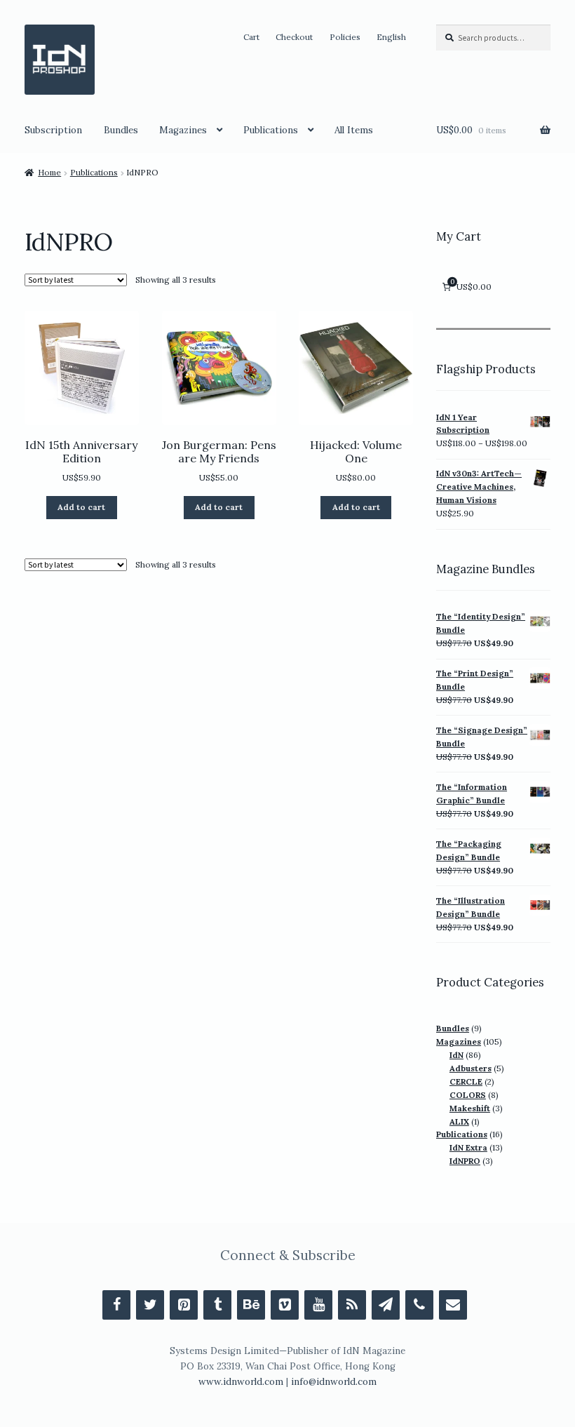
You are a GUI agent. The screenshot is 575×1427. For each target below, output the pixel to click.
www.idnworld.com (240, 1382)
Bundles (121, 130)
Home (49, 172)
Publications (270, 130)
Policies (345, 37)
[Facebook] (116, 1305)
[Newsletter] (386, 1305)
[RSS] (352, 1305)
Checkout (294, 37)
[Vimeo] (285, 1305)
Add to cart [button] (81, 507)
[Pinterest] (184, 1305)
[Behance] (251, 1305)
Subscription (53, 130)
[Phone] (419, 1305)
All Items (353, 130)
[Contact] (453, 1305)
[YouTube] (318, 1305)
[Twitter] (150, 1305)
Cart (251, 37)
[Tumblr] (217, 1305)
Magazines (183, 130)
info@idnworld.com (334, 1382)
